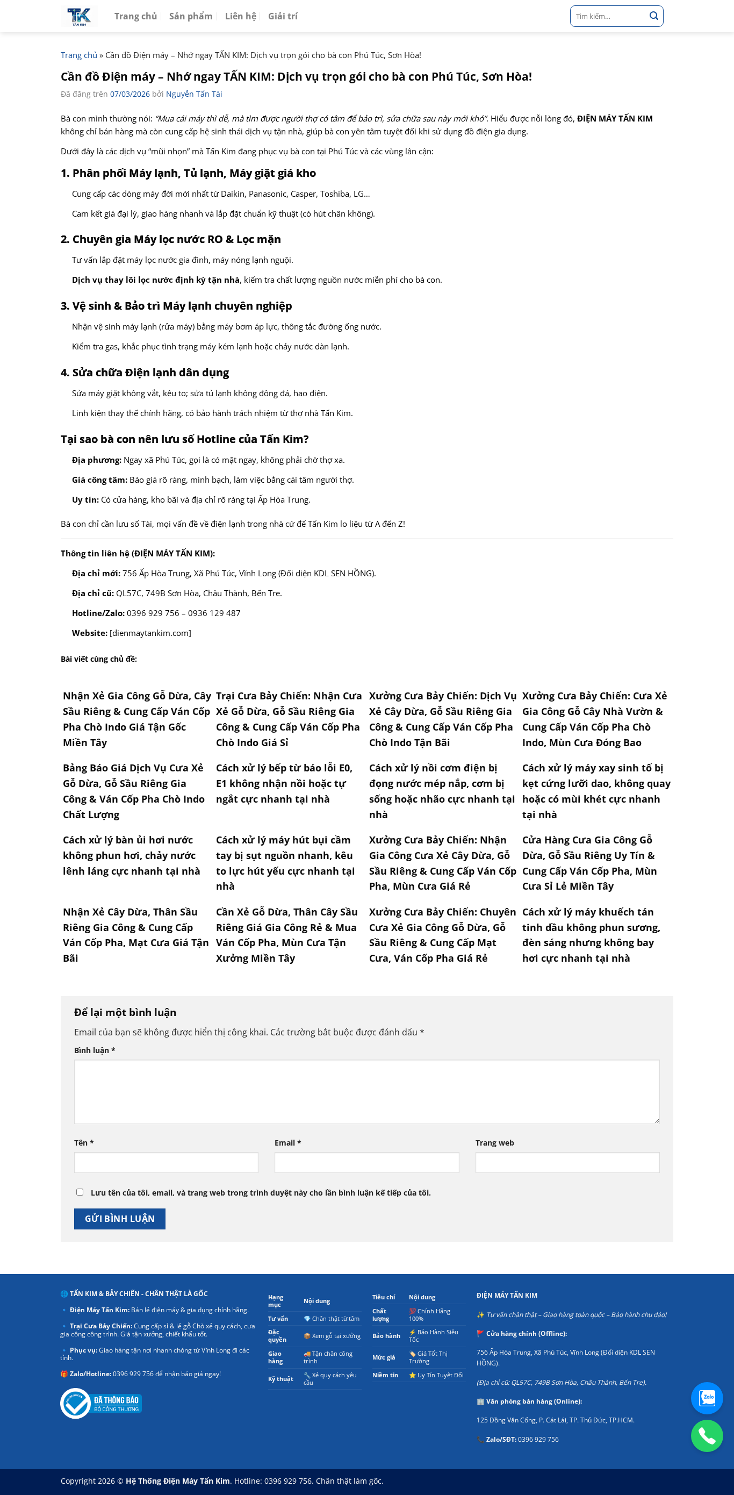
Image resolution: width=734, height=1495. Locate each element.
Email (288, 1143)
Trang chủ (135, 16)
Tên (84, 1143)
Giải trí (283, 16)
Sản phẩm (191, 16)
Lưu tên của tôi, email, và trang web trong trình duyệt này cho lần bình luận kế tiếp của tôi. (261, 1193)
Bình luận (95, 1050)
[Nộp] (654, 16)
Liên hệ (240, 16)
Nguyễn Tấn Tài (194, 94)
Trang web (495, 1143)
